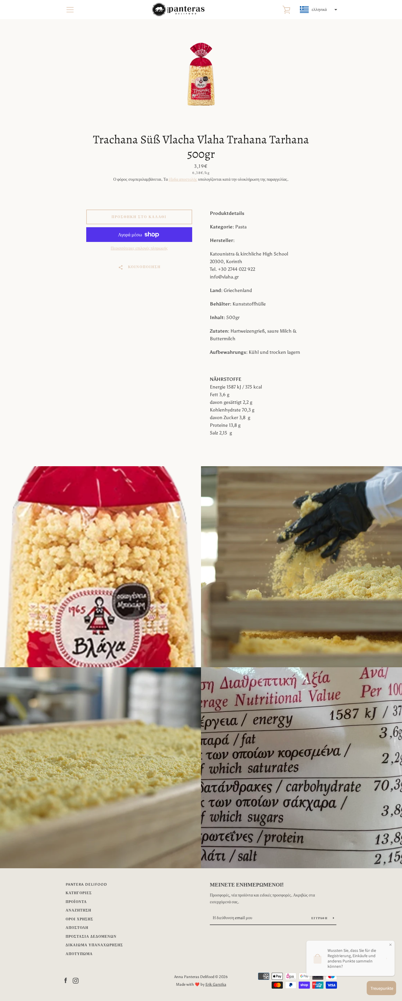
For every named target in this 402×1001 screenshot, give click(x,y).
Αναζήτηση (78, 910)
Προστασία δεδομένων (91, 936)
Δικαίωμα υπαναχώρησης (94, 945)
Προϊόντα (76, 902)
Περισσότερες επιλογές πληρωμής (139, 248)
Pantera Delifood (86, 884)
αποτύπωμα (79, 954)
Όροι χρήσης (79, 919)
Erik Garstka (215, 984)
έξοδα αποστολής (183, 179)
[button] (317, 10)
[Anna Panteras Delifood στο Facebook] (66, 980)
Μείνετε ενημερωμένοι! (247, 885)
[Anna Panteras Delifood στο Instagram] (76, 980)
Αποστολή (77, 928)
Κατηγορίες (79, 893)
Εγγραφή (319, 918)
